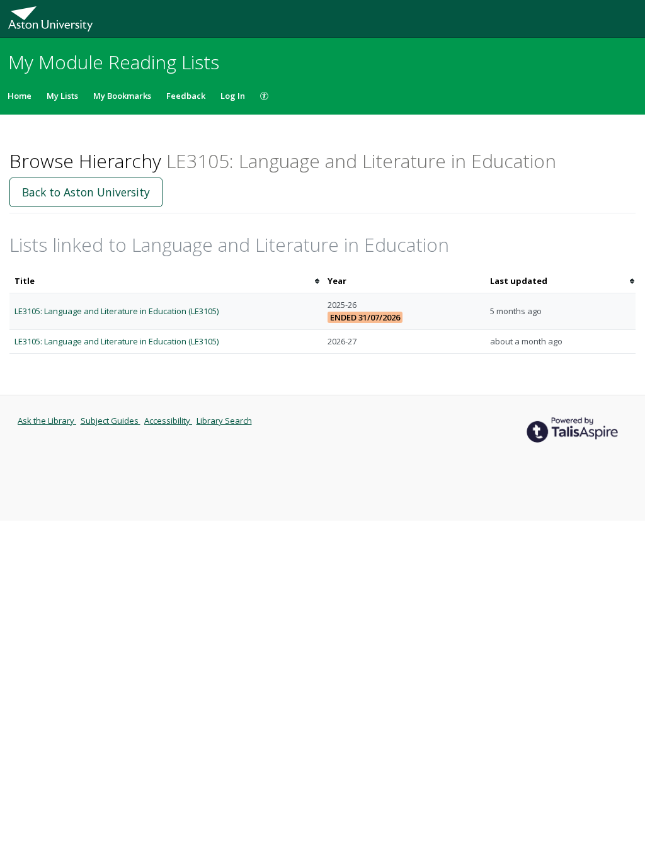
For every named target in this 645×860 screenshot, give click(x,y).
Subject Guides (110, 420)
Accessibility (168, 420)
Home (19, 95)
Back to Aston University (86, 192)
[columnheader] (165, 281)
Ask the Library (47, 420)
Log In (232, 95)
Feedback (185, 95)
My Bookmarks (122, 95)
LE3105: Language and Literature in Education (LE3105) (116, 311)
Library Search (224, 420)
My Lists (62, 95)
